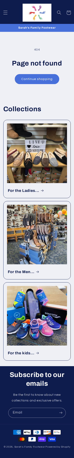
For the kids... (21, 353)
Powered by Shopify (57, 447)
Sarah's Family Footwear (29, 447)
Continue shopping (37, 79)
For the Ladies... (23, 191)
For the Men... (21, 272)
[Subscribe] (61, 413)
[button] (5, 12)
